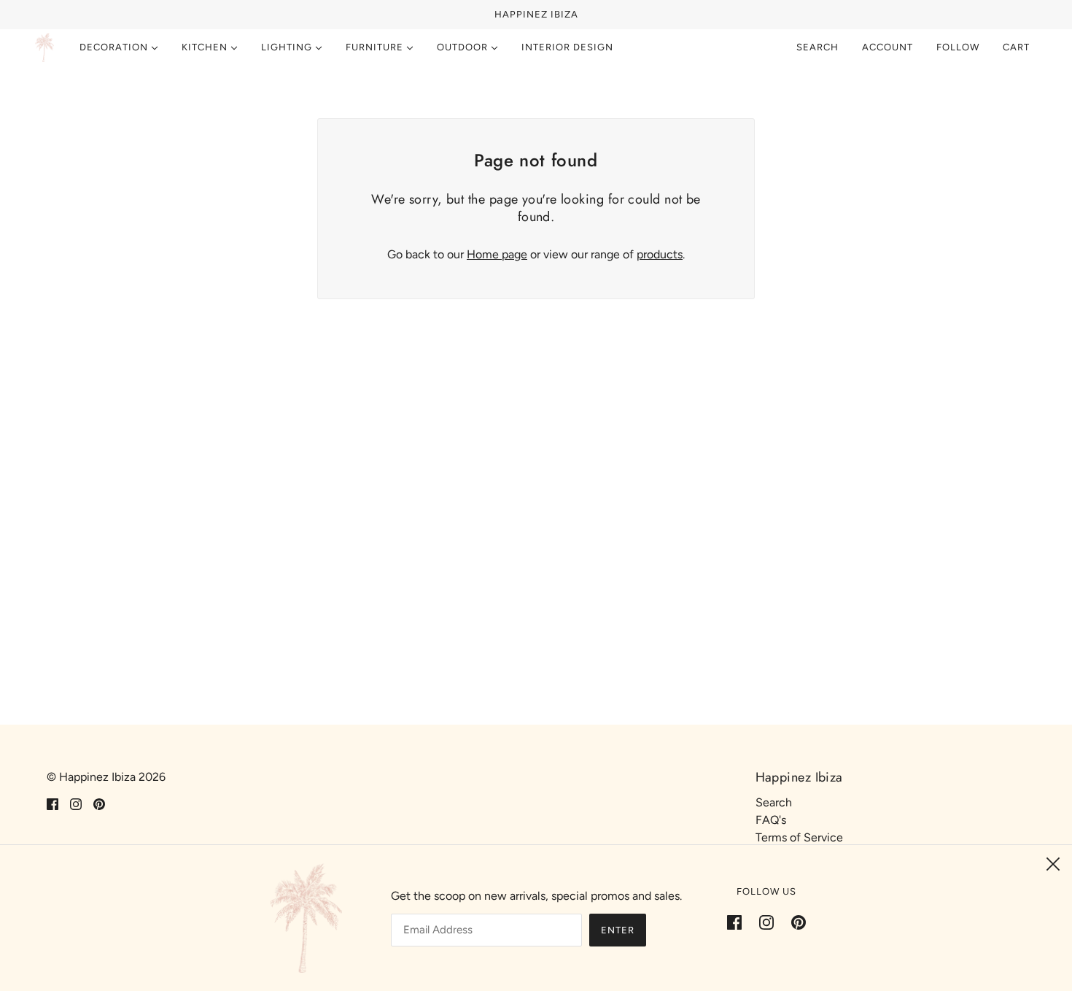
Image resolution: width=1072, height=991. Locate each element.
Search (817, 47)
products (660, 254)
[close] (1053, 864)
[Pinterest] (794, 921)
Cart (1018, 47)
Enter (617, 930)
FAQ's (771, 820)
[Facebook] (738, 921)
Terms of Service (799, 837)
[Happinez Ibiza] (44, 47)
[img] (52, 803)
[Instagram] (766, 921)
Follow (957, 47)
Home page (497, 254)
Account (887, 47)
